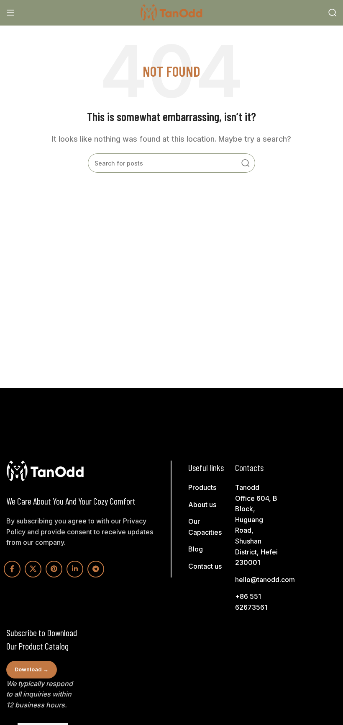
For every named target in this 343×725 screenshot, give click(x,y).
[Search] (332, 12)
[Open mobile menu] (10, 12)
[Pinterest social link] (54, 569)
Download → (32, 669)
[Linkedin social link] (75, 569)
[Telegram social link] (95, 569)
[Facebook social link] (12, 569)
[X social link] (33, 569)
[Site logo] (171, 12)
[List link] (210, 487)
